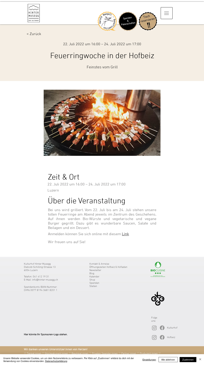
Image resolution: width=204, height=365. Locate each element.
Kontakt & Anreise (99, 264)
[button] (167, 13)
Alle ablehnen (168, 359)
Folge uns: (154, 319)
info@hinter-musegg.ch (45, 280)
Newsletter (95, 270)
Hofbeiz (171, 337)
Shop (92, 280)
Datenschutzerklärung (56, 361)
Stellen (93, 286)
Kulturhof (172, 327)
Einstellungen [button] (149, 359)
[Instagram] (154, 328)
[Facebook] (162, 328)
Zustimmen (188, 359)
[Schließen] (200, 359)
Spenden (94, 283)
